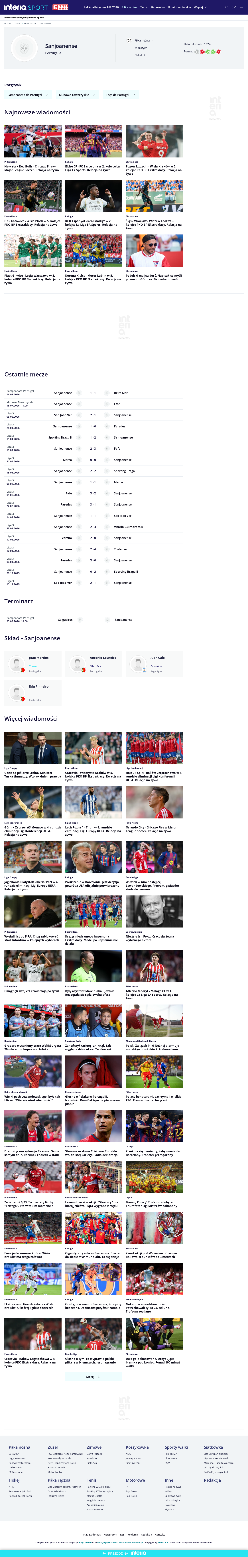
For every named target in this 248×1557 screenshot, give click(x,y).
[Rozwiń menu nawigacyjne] (241, 7)
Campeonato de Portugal (24, 95)
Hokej (14, 1480)
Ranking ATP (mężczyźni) (100, 1491)
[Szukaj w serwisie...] (227, 7)
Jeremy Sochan (133, 1458)
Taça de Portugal (117, 95)
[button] (129, 7)
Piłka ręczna (59, 1480)
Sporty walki (176, 1447)
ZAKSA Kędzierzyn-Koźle (216, 1472)
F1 (127, 1486)
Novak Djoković (95, 1509)
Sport (18, 23)
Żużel (53, 1447)
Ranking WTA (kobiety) (99, 1486)
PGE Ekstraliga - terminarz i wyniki (65, 1453)
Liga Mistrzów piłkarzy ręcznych (64, 1486)
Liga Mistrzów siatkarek (216, 1458)
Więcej (90, 1377)
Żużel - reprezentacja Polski (62, 1463)
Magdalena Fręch (96, 1500)
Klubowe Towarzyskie (74, 95)
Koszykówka (137, 1447)
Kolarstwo (170, 1505)
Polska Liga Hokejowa (20, 1495)
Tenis (92, 1480)
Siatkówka (213, 1447)
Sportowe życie (173, 1495)
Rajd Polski (131, 1495)
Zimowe (94, 1447)
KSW (167, 1463)
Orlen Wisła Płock (57, 1491)
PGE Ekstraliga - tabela (59, 1458)
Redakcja (212, 1480)
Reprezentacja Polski (19, 1491)
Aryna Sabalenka (95, 1505)
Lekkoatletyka (172, 1500)
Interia (7, 23)
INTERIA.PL (163, 1542)
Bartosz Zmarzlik (56, 1467)
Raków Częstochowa (20, 1463)
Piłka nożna (30, 23)
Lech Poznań (15, 1467)
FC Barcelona (15, 1472)
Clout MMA (171, 1458)
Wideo (168, 1491)
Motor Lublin (55, 1472)
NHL (11, 1486)
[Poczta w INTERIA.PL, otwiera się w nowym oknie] (234, 7)
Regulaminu (85, 1542)
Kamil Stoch (93, 1458)
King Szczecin (133, 1463)
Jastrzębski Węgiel (213, 1467)
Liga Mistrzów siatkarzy (216, 1453)
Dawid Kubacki (94, 1453)
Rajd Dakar (131, 1491)
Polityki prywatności (107, 1542)
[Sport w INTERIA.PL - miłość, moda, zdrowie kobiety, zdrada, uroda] (38, 7)
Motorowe (135, 1480)
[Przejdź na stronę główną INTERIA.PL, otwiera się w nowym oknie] (15, 7)
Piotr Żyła (92, 1463)
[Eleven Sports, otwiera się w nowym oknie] (60, 7)
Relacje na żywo (173, 1486)
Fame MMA (171, 1453)
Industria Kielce (56, 1495)
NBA (128, 1453)
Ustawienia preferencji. (131, 1542)
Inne (169, 1480)
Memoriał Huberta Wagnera (218, 1463)
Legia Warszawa (17, 1458)
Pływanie (169, 1509)
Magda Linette (94, 1495)
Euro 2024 (14, 1453)
